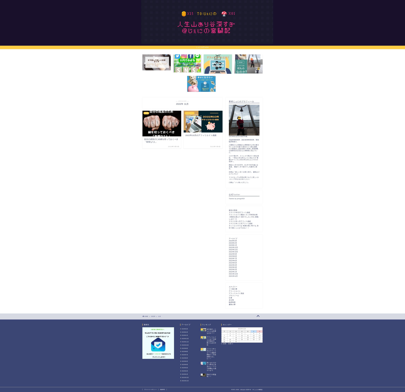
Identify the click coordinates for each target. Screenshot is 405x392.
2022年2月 (233, 269)
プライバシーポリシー (150, 389)
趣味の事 (232, 304)
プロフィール (234, 295)
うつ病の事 (233, 289)
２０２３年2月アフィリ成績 (239, 212)
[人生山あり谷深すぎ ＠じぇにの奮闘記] (207, 41)
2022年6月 (233, 261)
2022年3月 (233, 267)
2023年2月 (233, 243)
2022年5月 (233, 263)
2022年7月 (233, 258)
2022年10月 (233, 252)
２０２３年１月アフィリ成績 (240, 221)
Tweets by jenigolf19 (237, 198)
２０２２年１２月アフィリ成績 (240, 223)
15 (230, 337)
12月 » (230, 344)
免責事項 (162, 389)
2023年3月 (233, 241)
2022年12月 (233, 247)
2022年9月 (233, 254)
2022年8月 (233, 256)
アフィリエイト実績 (236, 293)
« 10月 (223, 344)
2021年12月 (233, 274)
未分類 (231, 300)
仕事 (230, 298)
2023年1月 (233, 245)
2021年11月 (233, 276)
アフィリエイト (235, 291)
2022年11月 (233, 249)
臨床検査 (232, 302)
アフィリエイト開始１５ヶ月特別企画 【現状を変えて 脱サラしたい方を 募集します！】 (244, 217)
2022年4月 (233, 265)
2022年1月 (233, 272)
